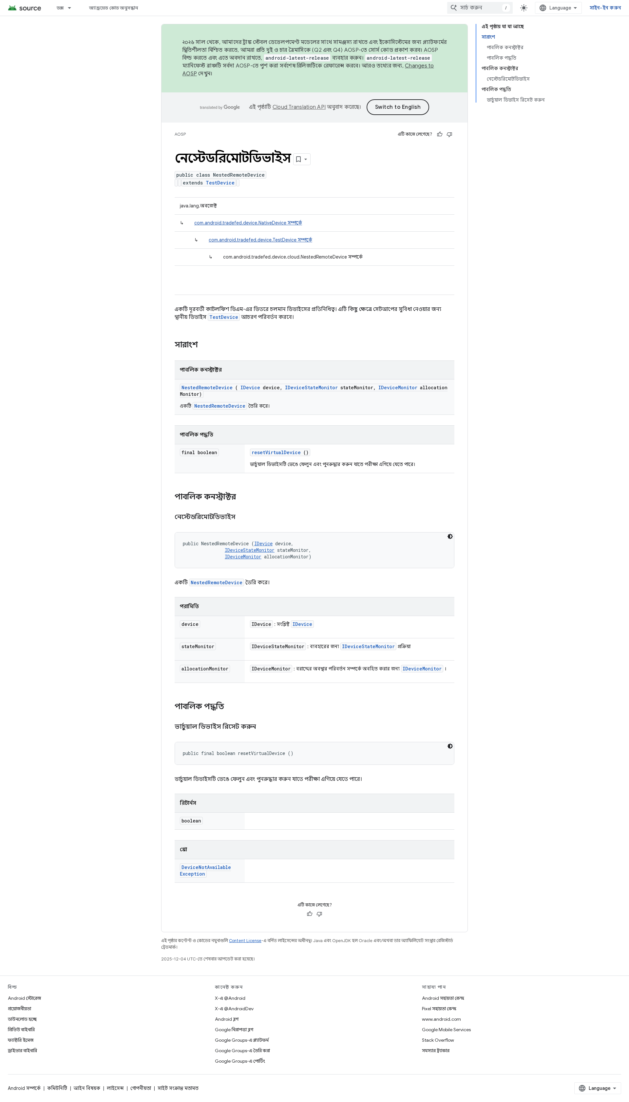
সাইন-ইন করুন (605, 8)
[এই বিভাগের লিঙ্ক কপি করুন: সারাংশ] (206, 345)
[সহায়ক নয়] (449, 134)
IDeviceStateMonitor (311, 387)
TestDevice (220, 183)
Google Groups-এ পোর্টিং (240, 1061)
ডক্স (60, 8)
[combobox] (480, 8)
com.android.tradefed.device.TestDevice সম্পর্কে (260, 240)
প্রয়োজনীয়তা (19, 1009)
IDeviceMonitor (397, 387)
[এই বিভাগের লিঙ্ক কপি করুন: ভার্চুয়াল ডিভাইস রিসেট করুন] (264, 727)
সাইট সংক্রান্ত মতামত (178, 1088)
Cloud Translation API (299, 107)
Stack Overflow (438, 1040)
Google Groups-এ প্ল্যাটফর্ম (242, 1040)
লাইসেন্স (115, 1088)
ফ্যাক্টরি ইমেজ (20, 1040)
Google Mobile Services (446, 1030)
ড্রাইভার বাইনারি (22, 1051)
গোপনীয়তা (140, 1088)
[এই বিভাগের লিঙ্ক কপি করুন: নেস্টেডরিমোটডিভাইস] (243, 517)
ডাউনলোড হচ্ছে (22, 1019)
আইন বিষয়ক (87, 1088)
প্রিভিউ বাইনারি (21, 1030)
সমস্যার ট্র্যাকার (435, 1051)
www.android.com (441, 1019)
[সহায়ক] (440, 134)
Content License (245, 940)
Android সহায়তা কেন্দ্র (443, 998)
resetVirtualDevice (276, 452)
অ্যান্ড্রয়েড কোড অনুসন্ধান (113, 8)
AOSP (180, 134)
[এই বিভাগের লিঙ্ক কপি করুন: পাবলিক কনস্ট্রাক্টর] (244, 497)
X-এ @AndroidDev (234, 1009)
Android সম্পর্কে (24, 1088)
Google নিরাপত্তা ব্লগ (234, 1030)
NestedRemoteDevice (207, 387)
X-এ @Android (230, 998)
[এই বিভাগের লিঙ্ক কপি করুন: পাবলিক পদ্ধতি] (232, 707)
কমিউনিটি (57, 1088)
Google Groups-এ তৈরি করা (242, 1051)
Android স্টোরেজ (24, 998)
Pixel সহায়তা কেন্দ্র (439, 1009)
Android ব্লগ (226, 1019)
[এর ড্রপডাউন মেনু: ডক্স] (72, 8)
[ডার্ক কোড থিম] (450, 536)
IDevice (250, 387)
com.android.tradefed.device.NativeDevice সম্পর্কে (248, 223)
